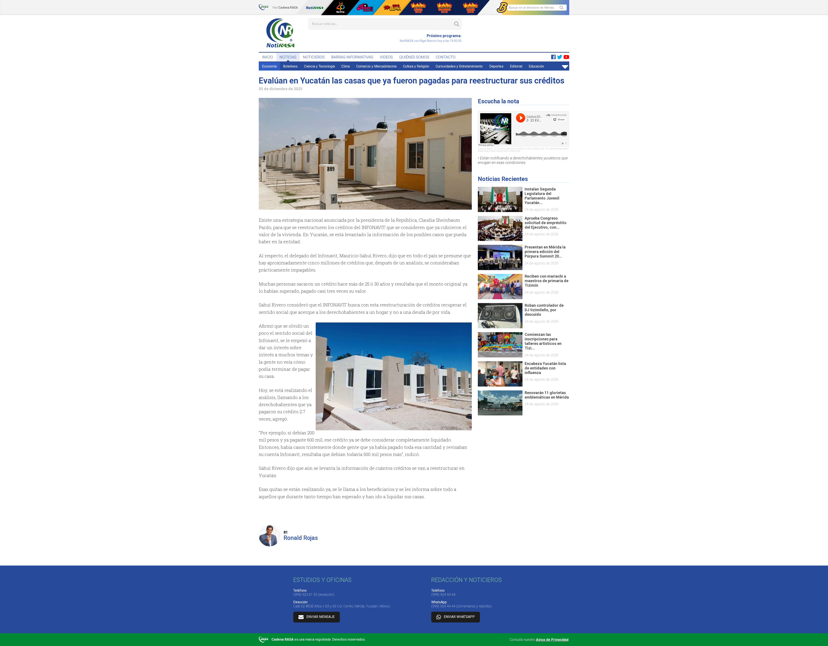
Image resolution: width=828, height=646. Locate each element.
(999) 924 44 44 (443, 595)
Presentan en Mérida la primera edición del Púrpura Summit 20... (545, 251)
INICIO (267, 57)
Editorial (516, 66)
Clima (345, 66)
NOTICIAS (287, 57)
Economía (269, 66)
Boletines (290, 66)
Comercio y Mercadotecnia (376, 66)
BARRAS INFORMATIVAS (352, 57)
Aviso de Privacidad (552, 640)
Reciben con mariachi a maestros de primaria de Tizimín (546, 281)
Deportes (496, 66)
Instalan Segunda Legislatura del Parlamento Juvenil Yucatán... (542, 196)
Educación (536, 66)
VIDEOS (386, 57)
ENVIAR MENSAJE (320, 617)
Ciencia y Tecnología (319, 66)
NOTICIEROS (314, 57)
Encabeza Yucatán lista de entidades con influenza (545, 368)
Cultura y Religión (416, 66)
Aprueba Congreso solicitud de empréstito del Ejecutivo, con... (545, 222)
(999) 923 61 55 (305, 595)
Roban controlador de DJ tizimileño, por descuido (544, 310)
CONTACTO (445, 57)
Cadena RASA (485, 149)
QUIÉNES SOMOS (414, 57)
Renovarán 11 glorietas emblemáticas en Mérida (547, 394)
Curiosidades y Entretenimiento (459, 66)
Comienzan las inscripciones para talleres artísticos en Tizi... (543, 341)
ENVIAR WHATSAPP (459, 617)
